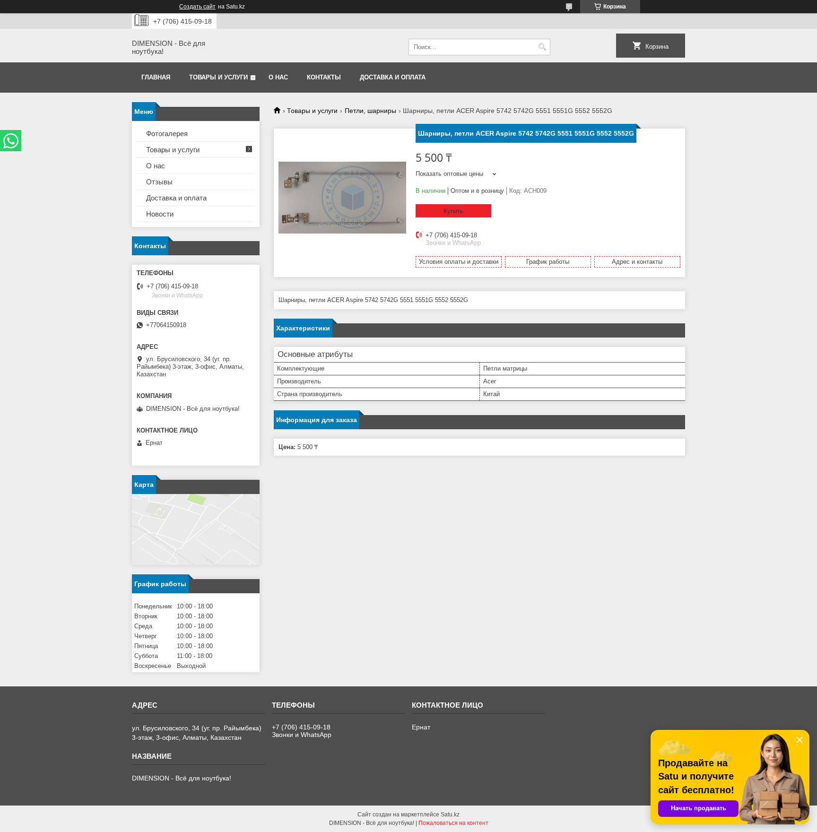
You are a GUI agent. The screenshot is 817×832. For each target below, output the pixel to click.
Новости (160, 214)
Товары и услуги (218, 77)
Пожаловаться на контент (453, 823)
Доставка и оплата (393, 77)
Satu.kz (450, 814)
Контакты (324, 77)
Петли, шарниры (370, 110)
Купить (453, 211)
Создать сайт (197, 6)
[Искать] (542, 47)
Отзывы (159, 182)
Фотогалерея (167, 134)
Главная (155, 77)
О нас (278, 77)
